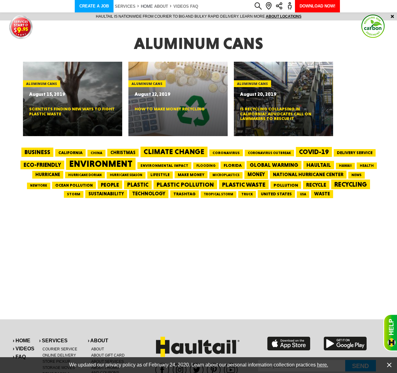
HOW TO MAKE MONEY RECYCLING (170, 108)
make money (191, 174)
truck (247, 194)
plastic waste (243, 184)
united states (276, 193)
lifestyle (160, 174)
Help (390, 332)
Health (367, 165)
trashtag (184, 193)
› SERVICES (53, 340)
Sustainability (106, 194)
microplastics (225, 175)
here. (322, 364)
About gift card (108, 355)
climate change (174, 151)
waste (322, 194)
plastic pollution (185, 184)
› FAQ (19, 356)
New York (38, 186)
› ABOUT (98, 340)
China (96, 153)
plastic (138, 184)
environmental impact (164, 165)
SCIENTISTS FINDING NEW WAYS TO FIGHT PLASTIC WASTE (72, 111)
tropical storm (218, 194)
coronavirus (226, 153)
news (356, 175)
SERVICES (125, 6)
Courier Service (59, 349)
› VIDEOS (23, 348)
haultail (318, 165)
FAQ (194, 6)
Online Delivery (59, 355)
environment (100, 163)
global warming (274, 165)
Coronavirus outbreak (269, 153)
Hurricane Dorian (85, 175)
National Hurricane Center (308, 174)
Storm (73, 194)
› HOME (21, 340)
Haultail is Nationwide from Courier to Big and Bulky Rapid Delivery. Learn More (198, 16)
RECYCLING (350, 184)
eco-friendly (42, 165)
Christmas (123, 152)
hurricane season (126, 175)
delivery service (354, 152)
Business (37, 152)
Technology (148, 194)
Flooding (206, 165)
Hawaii (345, 166)
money (256, 174)
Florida (233, 165)
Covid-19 (314, 152)
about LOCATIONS (283, 16)
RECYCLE (316, 185)
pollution (286, 185)
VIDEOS (181, 6)
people (110, 184)
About (161, 6)
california (70, 152)
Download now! (317, 6)
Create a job (94, 6)
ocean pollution (74, 185)
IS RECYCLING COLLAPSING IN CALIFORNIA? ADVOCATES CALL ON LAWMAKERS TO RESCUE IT (275, 113)
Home (147, 6)
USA (303, 194)
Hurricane (47, 174)
